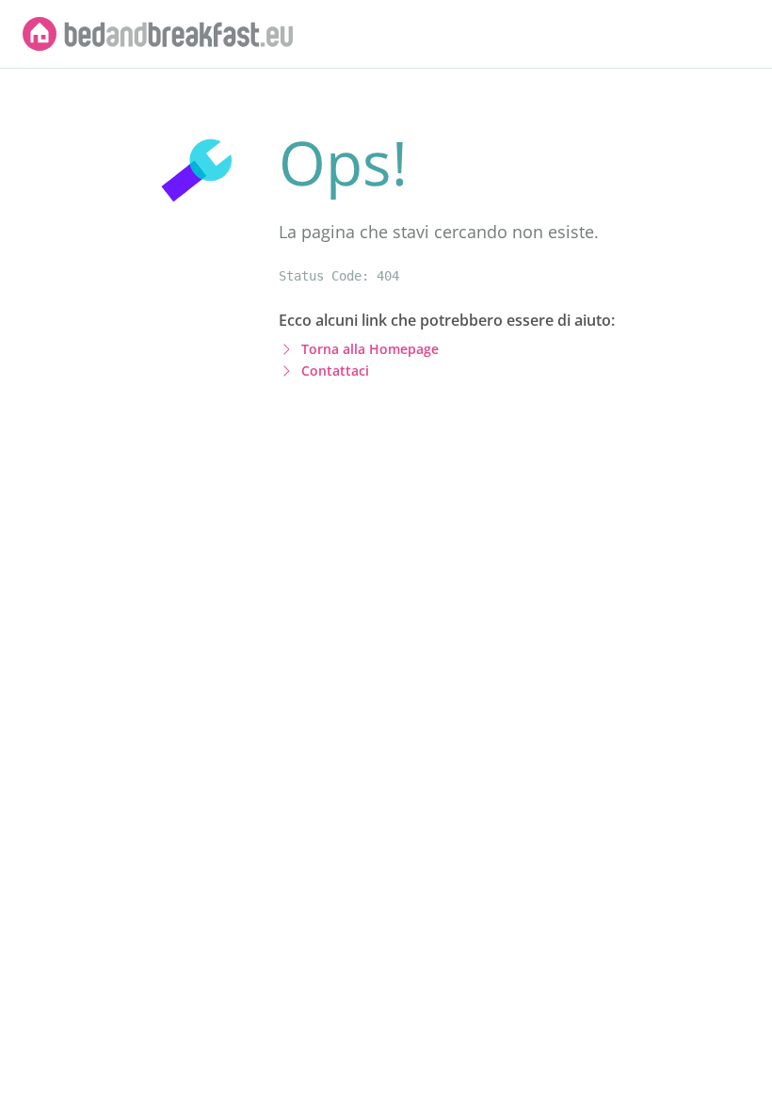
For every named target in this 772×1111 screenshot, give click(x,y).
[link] (158, 34)
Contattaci (335, 370)
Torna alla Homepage (370, 349)
